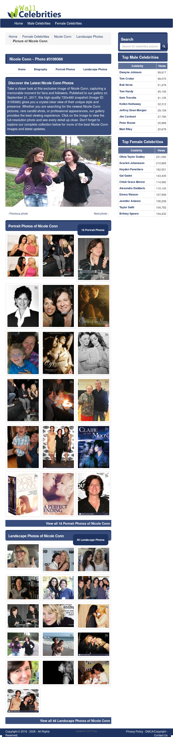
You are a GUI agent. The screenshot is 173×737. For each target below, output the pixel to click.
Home (18, 23)
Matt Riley (125, 129)
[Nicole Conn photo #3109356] (93, 259)
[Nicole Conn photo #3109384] (58, 588)
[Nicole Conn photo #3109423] (23, 400)
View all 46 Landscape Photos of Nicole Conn (75, 720)
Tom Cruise (126, 78)
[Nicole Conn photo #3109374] (23, 306)
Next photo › (101, 213)
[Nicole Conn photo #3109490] (58, 644)
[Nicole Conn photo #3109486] (58, 352)
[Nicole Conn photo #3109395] (93, 494)
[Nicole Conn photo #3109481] (93, 559)
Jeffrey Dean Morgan (132, 110)
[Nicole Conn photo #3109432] (93, 306)
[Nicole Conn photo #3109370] (93, 672)
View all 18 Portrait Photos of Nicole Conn (78, 523)
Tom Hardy (126, 91)
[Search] (164, 46)
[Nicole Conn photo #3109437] (58, 494)
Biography (40, 69)
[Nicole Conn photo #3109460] (58, 672)
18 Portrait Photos (93, 230)
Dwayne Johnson (130, 72)
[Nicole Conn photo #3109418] (58, 306)
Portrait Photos (65, 69)
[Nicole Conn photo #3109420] (93, 644)
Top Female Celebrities (142, 141)
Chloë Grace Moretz (132, 182)
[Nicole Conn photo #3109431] (93, 616)
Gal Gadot (125, 175)
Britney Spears (129, 213)
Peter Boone (127, 123)
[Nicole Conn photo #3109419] (58, 616)
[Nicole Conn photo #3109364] (23, 447)
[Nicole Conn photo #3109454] (23, 255)
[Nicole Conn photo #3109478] (93, 400)
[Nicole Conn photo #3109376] (23, 701)
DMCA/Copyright (155, 731)
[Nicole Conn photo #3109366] (23, 644)
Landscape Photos (95, 69)
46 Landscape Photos (91, 540)
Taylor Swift (126, 207)
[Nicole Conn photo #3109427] (23, 616)
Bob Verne (126, 85)
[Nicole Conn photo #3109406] (23, 352)
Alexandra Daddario (132, 188)
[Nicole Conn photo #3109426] (58, 559)
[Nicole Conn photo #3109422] (58, 255)
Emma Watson (128, 194)
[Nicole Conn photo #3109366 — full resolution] (58, 171)
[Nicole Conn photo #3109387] (58, 447)
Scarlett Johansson (131, 163)
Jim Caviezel (127, 116)
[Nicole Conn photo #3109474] (58, 400)
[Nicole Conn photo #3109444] (23, 588)
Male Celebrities (38, 23)
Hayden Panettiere (131, 169)
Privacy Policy (134, 731)
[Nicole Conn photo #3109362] (93, 588)
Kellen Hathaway (130, 104)
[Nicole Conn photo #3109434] (93, 447)
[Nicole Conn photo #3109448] (23, 672)
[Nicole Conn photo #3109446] (23, 494)
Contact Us (161, 735)
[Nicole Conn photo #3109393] (93, 352)
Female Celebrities (68, 23)
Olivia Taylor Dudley (132, 157)
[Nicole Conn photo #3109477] (23, 556)
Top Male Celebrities (140, 57)
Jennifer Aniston (130, 201)
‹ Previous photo (18, 213)
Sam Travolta (127, 97)
